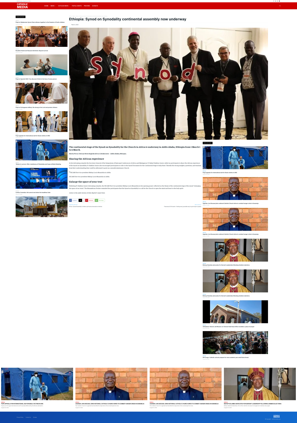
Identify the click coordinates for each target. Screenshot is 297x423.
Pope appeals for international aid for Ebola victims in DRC (33, 135)
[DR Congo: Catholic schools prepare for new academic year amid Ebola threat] (235, 342)
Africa (17, 134)
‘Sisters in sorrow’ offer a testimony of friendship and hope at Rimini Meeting (38, 164)
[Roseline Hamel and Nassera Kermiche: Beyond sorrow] (42, 64)
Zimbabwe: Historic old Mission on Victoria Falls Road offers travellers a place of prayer (228, 326)
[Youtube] (279, 1)
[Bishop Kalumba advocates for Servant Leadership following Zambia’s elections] (235, 250)
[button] (280, 5)
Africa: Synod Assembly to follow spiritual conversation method (85, 206)
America (17, 190)
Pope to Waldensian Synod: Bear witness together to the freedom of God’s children (40, 22)
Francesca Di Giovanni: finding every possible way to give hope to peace (182, 206)
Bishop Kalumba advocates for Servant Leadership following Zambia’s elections (226, 265)
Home (70, 16)
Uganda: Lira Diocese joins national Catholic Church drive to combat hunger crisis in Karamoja (230, 203)
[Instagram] (276, 1)
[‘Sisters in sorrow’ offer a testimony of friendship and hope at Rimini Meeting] (42, 178)
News (74, 16)
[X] (277, 1)
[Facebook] (274, 1)
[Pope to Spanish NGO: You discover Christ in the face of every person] (42, 93)
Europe (17, 77)
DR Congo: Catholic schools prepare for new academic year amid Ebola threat (226, 357)
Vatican (17, 20)
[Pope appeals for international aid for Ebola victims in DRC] (42, 150)
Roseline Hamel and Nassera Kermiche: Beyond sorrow (32, 50)
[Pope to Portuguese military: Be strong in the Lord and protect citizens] (42, 121)
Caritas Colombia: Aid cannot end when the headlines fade (33, 192)
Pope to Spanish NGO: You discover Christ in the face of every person (36, 79)
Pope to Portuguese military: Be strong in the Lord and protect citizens (36, 107)
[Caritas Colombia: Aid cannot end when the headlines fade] (42, 206)
